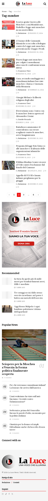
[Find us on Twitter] (12, 494)
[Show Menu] (3, 4)
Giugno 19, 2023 (24, 157)
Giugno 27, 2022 (36, 184)
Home (4, 11)
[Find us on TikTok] (6, 494)
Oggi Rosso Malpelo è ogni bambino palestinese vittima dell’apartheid (27, 309)
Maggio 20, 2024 (36, 52)
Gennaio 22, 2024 (36, 90)
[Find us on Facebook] (9, 494)
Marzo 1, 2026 (23, 122)
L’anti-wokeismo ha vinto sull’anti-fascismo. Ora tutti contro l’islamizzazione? (25, 399)
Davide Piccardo (24, 119)
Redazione (22, 33)
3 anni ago (20, 301)
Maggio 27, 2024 (36, 33)
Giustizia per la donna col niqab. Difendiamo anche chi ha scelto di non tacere (27, 427)
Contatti (16, 482)
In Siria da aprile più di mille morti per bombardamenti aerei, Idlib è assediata (29, 281)
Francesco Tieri (24, 71)
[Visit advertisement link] (24, 235)
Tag (10, 11)
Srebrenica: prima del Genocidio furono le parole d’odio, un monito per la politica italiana (27, 413)
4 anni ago (20, 315)
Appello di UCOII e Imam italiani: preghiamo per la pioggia (28, 178)
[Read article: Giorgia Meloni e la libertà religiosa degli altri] (8, 100)
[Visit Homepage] (24, 3)
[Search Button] (45, 4)
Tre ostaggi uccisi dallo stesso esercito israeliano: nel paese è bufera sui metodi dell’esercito (28, 295)
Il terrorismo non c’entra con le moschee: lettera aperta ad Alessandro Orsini (30, 113)
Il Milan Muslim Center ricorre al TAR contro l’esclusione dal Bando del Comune (31, 165)
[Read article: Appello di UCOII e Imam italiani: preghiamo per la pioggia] (8, 178)
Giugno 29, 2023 (24, 106)
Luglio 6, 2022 (35, 171)
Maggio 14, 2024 (24, 74)
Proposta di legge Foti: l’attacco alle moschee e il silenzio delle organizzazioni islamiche (30, 148)
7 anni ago (20, 287)
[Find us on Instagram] (2, 494)
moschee (17, 11)
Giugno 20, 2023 (36, 138)
